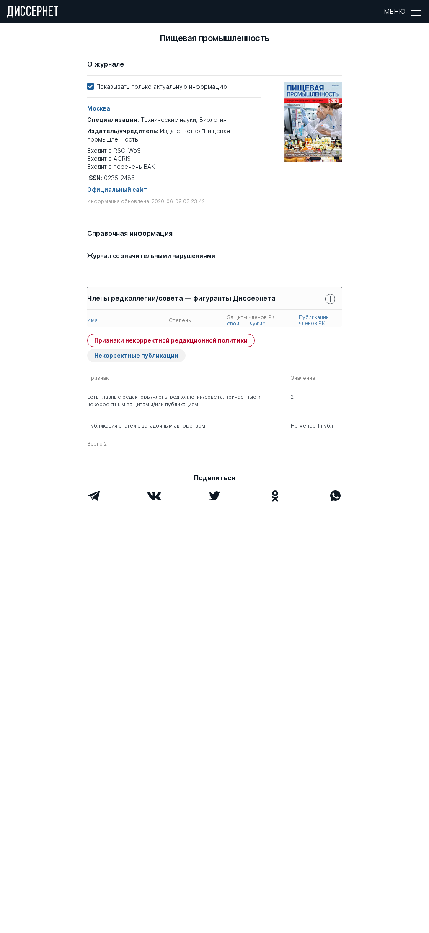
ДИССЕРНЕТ (33, 12)
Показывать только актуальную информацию (161, 86)
